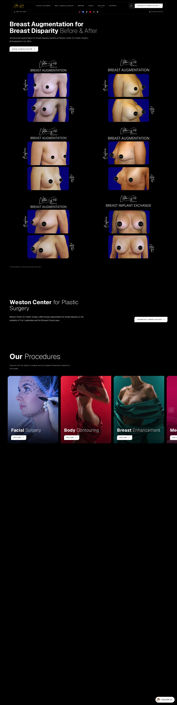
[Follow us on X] (94, 12)
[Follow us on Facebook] (83, 12)
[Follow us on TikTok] (87, 12)
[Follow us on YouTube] (90, 12)
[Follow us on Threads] (97, 12)
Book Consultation (22, 49)
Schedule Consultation (147, 5)
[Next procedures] (171, 410)
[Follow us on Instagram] (79, 12)
